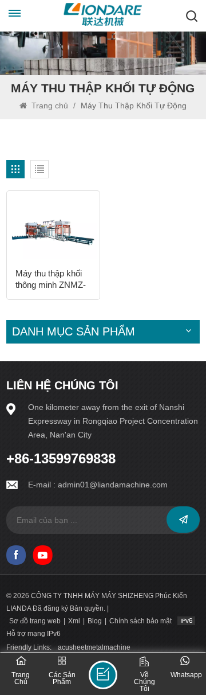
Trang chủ (49, 105)
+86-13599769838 (61, 459)
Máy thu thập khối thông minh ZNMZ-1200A (50, 279)
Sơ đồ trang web (35, 621)
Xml (74, 621)
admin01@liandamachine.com (113, 484)
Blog (95, 621)
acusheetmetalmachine (94, 647)
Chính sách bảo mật (140, 621)
